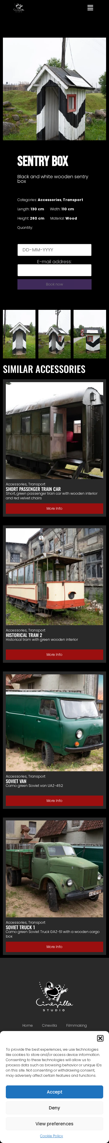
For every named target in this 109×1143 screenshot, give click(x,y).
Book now (54, 284)
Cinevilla (49, 1025)
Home (27, 1025)
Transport (73, 199)
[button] (100, 1038)
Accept (54, 1092)
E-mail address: (54, 261)
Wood (71, 218)
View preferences (54, 1124)
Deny (54, 1108)
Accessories (49, 199)
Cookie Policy (51, 1135)
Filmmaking (76, 1025)
